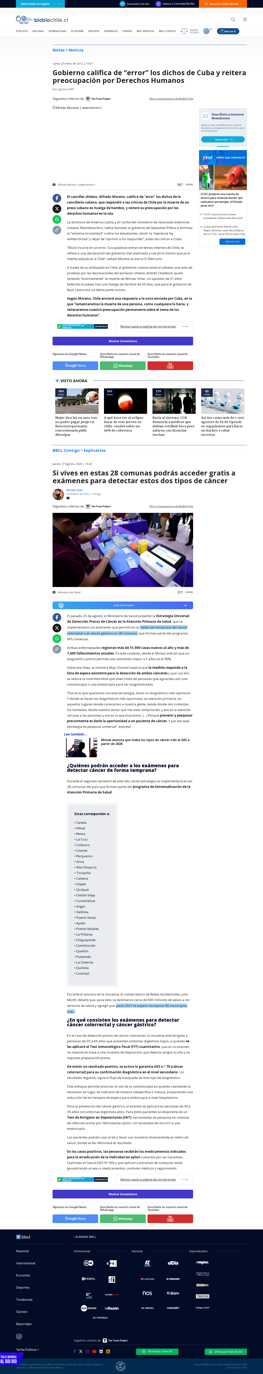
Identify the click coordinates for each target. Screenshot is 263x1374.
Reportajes (24, 1324)
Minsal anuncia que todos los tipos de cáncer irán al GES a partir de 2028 (145, 742)
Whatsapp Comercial (159, 1351)
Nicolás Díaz (74, 490)
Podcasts (22, 31)
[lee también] (82, 747)
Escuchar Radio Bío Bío (224, 4)
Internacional (58, 31)
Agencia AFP (66, 89)
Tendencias (111, 31)
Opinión (127, 31)
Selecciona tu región (35, 4)
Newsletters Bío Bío (138, 4)
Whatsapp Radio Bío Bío (228, 1351)
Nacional (38, 31)
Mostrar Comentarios (123, 341)
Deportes (93, 31)
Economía (77, 31)
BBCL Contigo (167, 31)
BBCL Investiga (145, 31)
